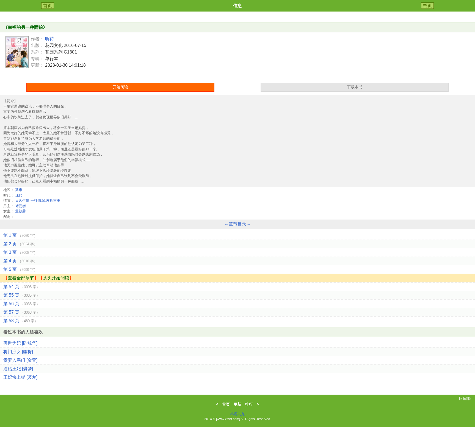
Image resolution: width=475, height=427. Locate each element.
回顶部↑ (465, 399)
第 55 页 (21, 295)
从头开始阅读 (56, 278)
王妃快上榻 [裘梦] (20, 377)
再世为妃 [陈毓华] (20, 343)
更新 (237, 404)
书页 (427, 5)
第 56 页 (21, 303)
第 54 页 (21, 286)
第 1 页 (20, 235)
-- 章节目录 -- (237, 224)
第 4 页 (20, 261)
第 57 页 (21, 312)
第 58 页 (20, 320)
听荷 (49, 38)
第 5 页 (20, 269)
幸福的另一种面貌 (25, 27)
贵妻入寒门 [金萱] (20, 360)
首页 (47, 5)
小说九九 (237, 414)
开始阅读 (120, 87)
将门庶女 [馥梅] (18, 351)
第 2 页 (20, 243)
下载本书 (354, 87)
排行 (249, 404)
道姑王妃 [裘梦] (18, 368)
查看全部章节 (21, 278)
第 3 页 (20, 252)
